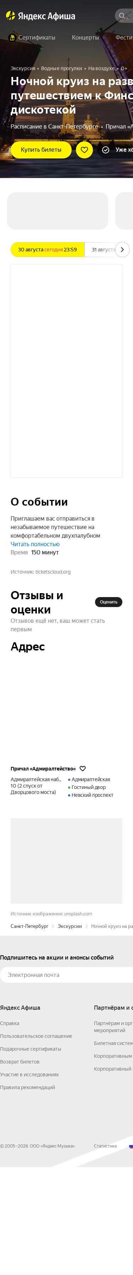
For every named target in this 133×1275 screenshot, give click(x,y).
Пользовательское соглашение (36, 1144)
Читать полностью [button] (35, 544)
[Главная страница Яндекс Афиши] (10, 15)
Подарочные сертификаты (30, 1157)
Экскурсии (70, 1034)
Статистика (105, 1254)
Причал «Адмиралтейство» (43, 769)
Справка (9, 1131)
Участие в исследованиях (29, 1182)
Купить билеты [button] (41, 149)
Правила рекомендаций (27, 1195)
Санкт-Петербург (30, 1034)
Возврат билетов (20, 1169)
